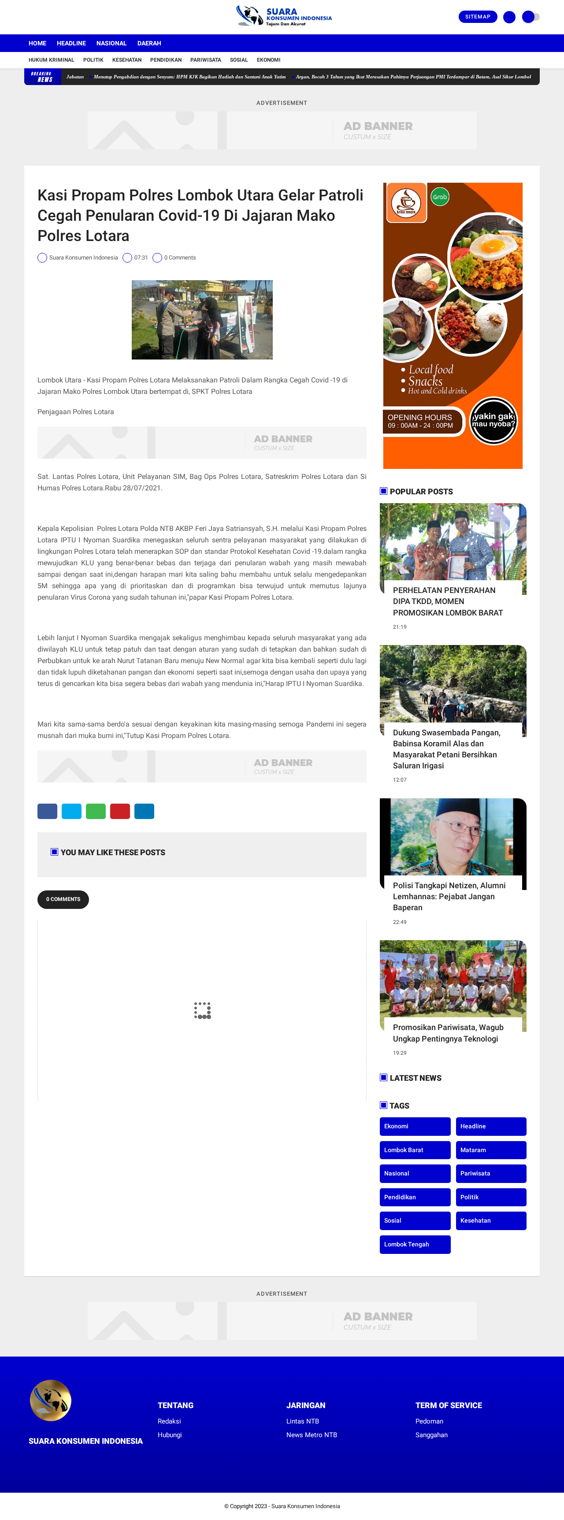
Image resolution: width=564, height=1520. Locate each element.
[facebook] (27, 17)
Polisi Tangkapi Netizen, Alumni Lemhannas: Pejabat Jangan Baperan (449, 896)
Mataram (473, 1149)
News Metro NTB (311, 1435)
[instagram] (50, 17)
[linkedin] (144, 811)
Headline (71, 43)
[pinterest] (120, 811)
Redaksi (169, 1421)
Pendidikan (166, 60)
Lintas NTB (302, 1421)
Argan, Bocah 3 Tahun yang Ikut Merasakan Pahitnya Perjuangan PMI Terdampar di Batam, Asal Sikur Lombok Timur (391, 76)
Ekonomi (269, 60)
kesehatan (475, 1220)
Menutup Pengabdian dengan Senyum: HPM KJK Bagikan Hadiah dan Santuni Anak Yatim (159, 76)
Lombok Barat (403, 1149)
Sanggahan (432, 1435)
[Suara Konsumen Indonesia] (282, 29)
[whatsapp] (96, 811)
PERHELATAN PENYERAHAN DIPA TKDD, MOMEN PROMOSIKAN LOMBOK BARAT (448, 601)
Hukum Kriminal (51, 60)
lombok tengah (406, 1244)
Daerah (149, 43)
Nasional (111, 43)
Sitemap (478, 17)
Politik (93, 60)
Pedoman (429, 1421)
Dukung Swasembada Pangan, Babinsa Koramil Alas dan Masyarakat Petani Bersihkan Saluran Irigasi (447, 749)
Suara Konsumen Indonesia (305, 1506)
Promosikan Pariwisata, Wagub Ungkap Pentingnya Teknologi (448, 1033)
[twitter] (38, 17)
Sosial (239, 60)
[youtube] (62, 17)
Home (37, 43)
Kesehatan (126, 60)
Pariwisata (205, 60)
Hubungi (170, 1435)
